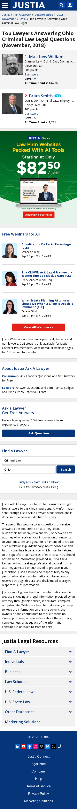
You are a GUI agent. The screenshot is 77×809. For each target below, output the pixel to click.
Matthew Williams (47, 56)
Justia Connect (38, 756)
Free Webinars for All (21, 234)
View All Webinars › (38, 327)
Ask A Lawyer (22, 14)
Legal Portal (38, 764)
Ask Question (38, 433)
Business (12, 671)
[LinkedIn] (17, 746)
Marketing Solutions (22, 721)
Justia (6, 14)
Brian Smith (41, 96)
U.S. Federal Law (19, 691)
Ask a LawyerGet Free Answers (18, 410)
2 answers (31, 113)
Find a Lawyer (14, 450)
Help (38, 779)
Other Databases (19, 711)
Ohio (23, 18)
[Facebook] (29, 746)
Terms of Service (38, 786)
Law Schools (15, 681)
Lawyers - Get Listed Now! (38, 482)
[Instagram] (35, 746)
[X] (53, 746)
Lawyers (8, 388)
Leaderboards (44, 14)
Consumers (10, 376)
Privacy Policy (38, 793)
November (9, 18)
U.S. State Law (17, 701)
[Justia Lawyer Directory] (59, 746)
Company (38, 771)
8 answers (31, 74)
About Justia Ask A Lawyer (25, 368)
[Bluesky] (47, 746)
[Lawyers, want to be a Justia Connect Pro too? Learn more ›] (57, 95)
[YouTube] (23, 746)
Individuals (14, 661)
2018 (60, 14)
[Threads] (41, 746)
